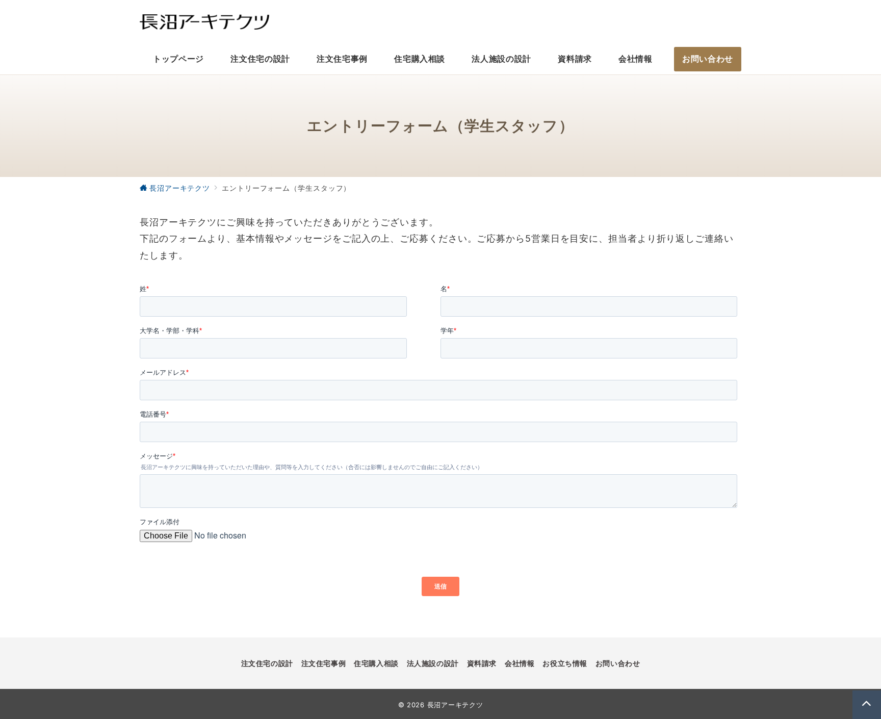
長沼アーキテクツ (455, 705)
